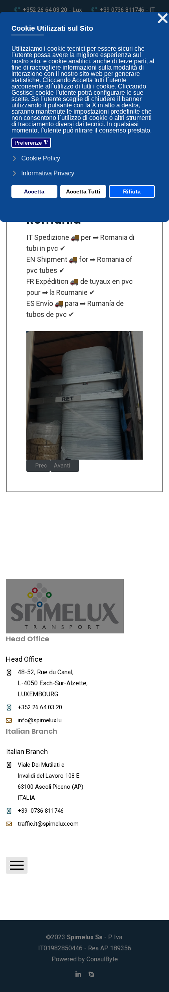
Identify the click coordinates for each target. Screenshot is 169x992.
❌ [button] (162, 18)
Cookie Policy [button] (40, 158)
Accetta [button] (34, 191)
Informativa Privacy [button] (47, 173)
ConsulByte (102, 959)
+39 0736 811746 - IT (127, 9)
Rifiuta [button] (132, 191)
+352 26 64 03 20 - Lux (52, 9)
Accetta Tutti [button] (83, 191)
